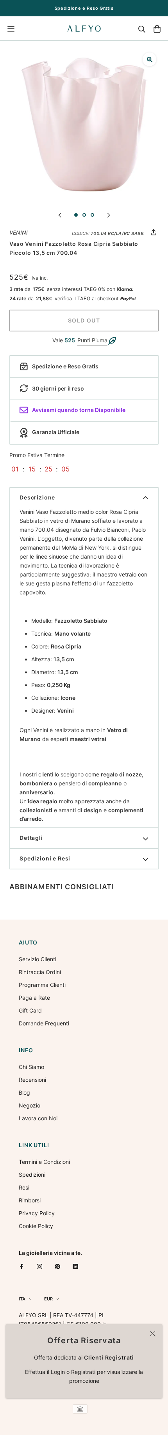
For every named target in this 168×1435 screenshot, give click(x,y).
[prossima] (108, 214)
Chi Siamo (31, 1067)
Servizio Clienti (37, 959)
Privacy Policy (37, 1213)
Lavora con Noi (38, 1118)
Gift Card (30, 1010)
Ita (22, 1299)
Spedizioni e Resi (45, 858)
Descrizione (37, 497)
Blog (24, 1092)
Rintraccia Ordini (40, 972)
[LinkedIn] (75, 1266)
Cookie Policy (36, 1226)
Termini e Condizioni (44, 1161)
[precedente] (60, 214)
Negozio (29, 1105)
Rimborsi (30, 1200)
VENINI (18, 232)
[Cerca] (141, 28)
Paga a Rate (34, 997)
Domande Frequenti (44, 1023)
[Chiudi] (152, 1334)
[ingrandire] (149, 59)
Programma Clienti (42, 984)
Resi (24, 1187)
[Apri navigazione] (11, 29)
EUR (48, 1299)
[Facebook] (21, 1266)
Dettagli (31, 837)
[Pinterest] (57, 1266)
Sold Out (84, 320)
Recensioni (32, 1079)
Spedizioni (32, 1174)
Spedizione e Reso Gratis (84, 8)
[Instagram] (39, 1266)
